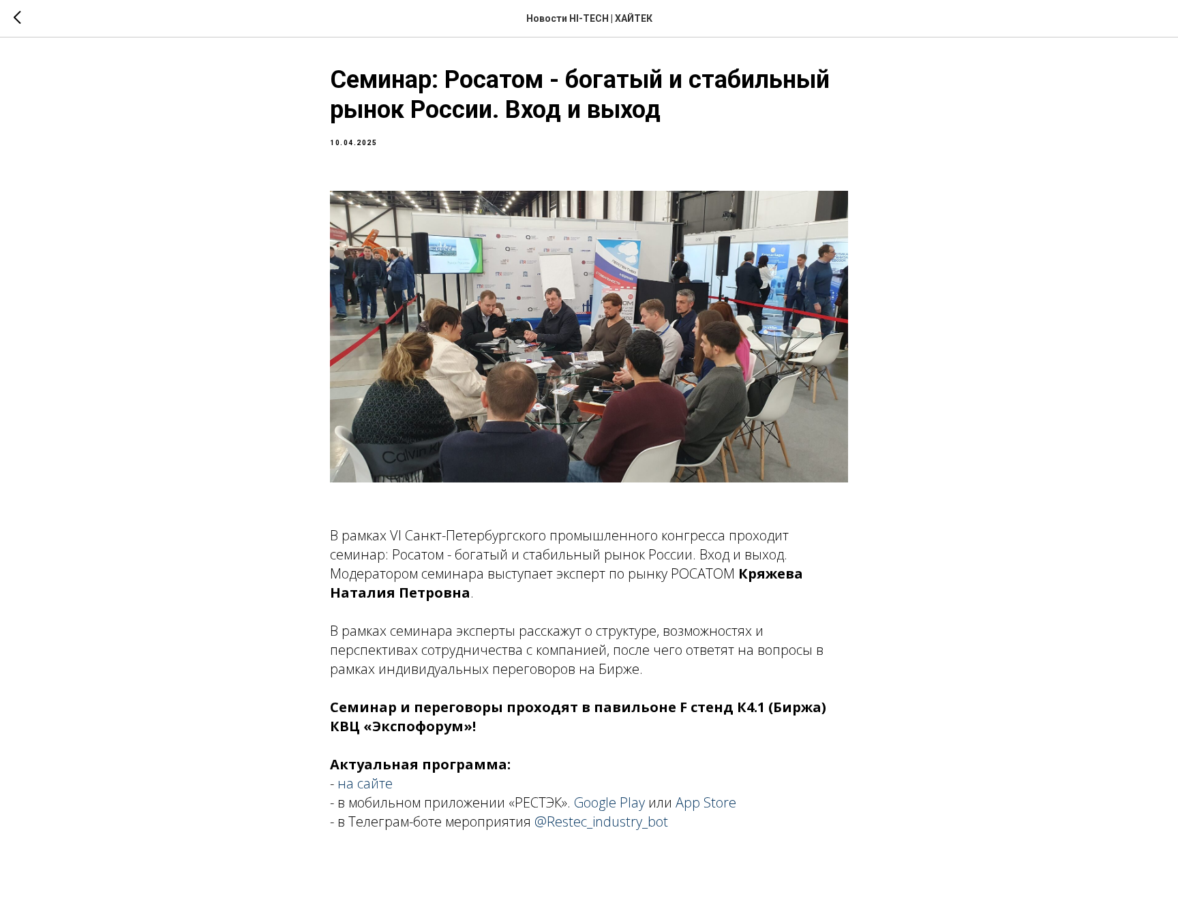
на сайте (365, 783)
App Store (706, 802)
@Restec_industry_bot (601, 821)
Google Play (609, 802)
